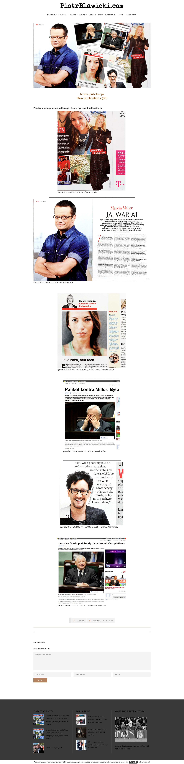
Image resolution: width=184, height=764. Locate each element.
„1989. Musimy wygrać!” (54, 748)
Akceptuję (133, 762)
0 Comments (81, 620)
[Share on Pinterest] (112, 620)
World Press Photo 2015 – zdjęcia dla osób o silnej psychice (97, 732)
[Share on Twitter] (106, 620)
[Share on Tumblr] (109, 620)
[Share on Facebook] (103, 620)
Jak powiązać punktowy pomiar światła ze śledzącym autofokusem (98, 745)
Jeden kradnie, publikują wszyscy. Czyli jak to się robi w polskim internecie (97, 719)
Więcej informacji (144, 762)
